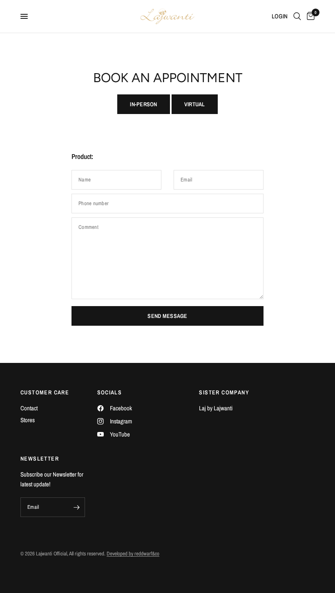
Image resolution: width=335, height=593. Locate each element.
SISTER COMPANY (224, 392)
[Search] (297, 16)
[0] (309, 16)
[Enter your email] (77, 507)
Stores (27, 420)
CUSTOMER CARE (44, 392)
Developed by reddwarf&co (133, 553)
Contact (29, 408)
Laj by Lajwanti (215, 408)
